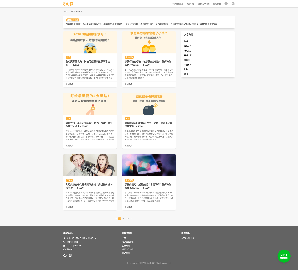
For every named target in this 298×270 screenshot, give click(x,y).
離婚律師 (129, 180)
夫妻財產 (187, 65)
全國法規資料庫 (187, 238)
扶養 (68, 57)
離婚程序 (187, 51)
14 (123, 219)
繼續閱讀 (69, 84)
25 (128, 219)
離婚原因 (129, 57)
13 (120, 219)
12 (116, 219)
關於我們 (217, 4)
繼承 (127, 119)
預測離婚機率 (177, 4)
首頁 (65, 12)
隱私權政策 (68, 249)
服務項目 (191, 4)
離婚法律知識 (204, 4)
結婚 (68, 119)
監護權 (69, 180)
